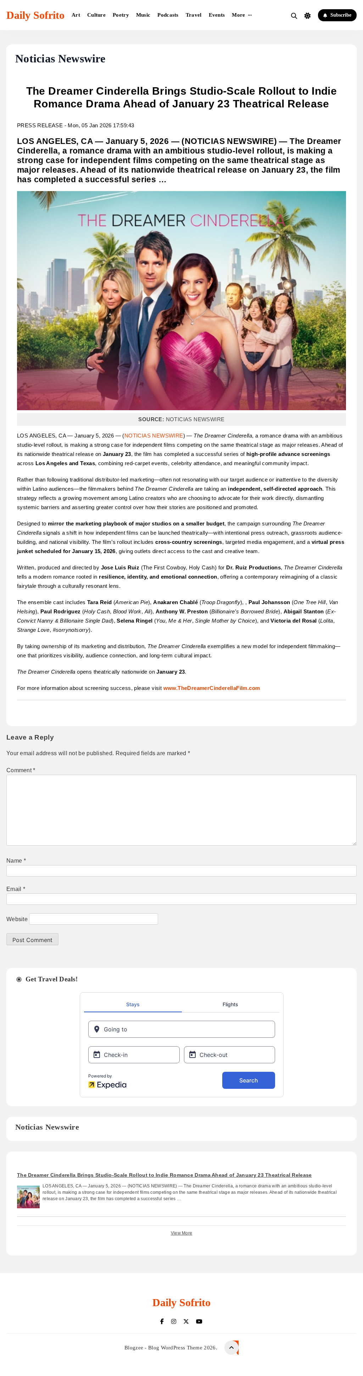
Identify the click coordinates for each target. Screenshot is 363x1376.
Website (17, 919)
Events (217, 15)
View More (181, 1233)
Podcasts (167, 15)
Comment (20, 770)
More (238, 15)
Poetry (121, 15)
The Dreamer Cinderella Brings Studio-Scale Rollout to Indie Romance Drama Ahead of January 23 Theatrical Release (164, 1175)
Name (16, 861)
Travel (194, 15)
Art (76, 15)
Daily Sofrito (35, 15)
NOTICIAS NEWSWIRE (153, 436)
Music (143, 15)
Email (15, 889)
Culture (96, 15)
